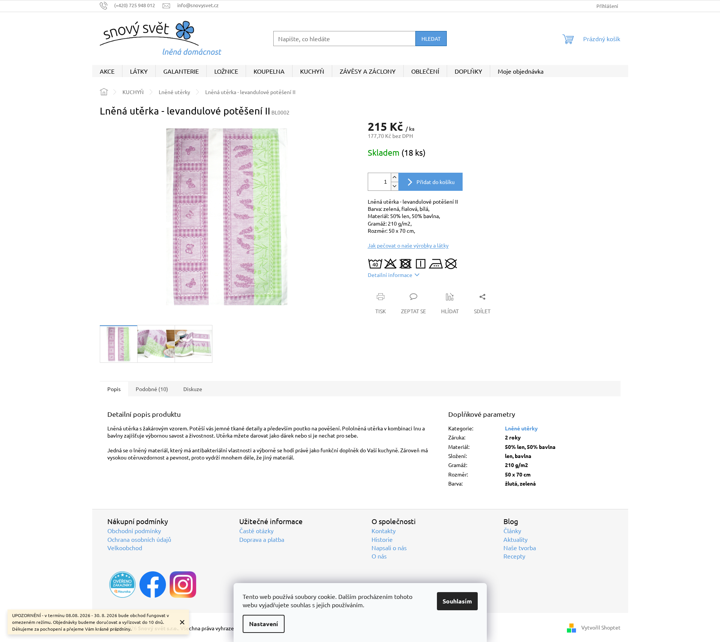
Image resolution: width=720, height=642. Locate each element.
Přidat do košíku (436, 181)
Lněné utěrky (521, 428)
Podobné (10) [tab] (152, 388)
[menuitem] (107, 71)
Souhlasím (457, 601)
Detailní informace (390, 274)
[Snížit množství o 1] (394, 186)
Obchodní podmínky (134, 530)
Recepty (514, 556)
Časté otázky (256, 530)
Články (512, 530)
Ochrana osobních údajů (139, 539)
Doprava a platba (261, 539)
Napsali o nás (389, 547)
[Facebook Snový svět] (152, 584)
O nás (379, 556)
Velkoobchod (124, 547)
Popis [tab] (114, 388)
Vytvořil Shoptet (601, 627)
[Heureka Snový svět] (122, 584)
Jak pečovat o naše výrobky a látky (408, 245)
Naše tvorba (519, 547)
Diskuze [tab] (192, 388)
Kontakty (384, 530)
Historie (382, 539)
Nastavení (263, 624)
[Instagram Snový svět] (183, 584)
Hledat (431, 38)
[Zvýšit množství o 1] (394, 177)
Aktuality (515, 539)
